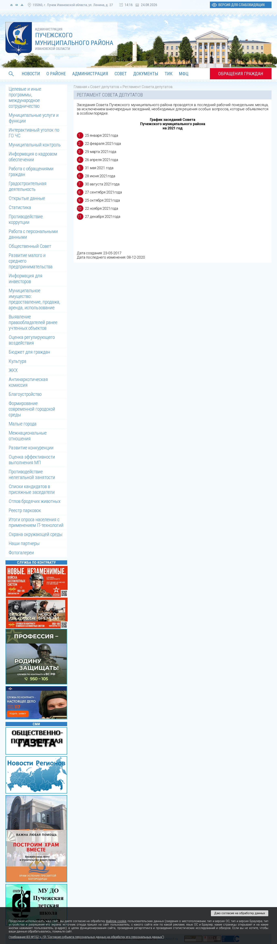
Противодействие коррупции (26, 219)
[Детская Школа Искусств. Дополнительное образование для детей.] (37, 905)
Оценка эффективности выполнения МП (32, 459)
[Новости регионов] (37, 775)
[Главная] (11, 5)
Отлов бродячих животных (34, 501)
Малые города (23, 424)
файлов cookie (116, 921)
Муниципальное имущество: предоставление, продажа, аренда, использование (34, 299)
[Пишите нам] (16, 5)
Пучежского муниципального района (74, 39)
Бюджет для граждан (29, 352)
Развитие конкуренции (31, 448)
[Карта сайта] (22, 5)
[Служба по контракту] (37, 657)
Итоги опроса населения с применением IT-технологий (36, 522)
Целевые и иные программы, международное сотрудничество (25, 97)
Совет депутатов (104, 87)
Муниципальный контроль (35, 145)
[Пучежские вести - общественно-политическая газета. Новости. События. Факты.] (37, 741)
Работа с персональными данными (33, 234)
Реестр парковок (25, 510)
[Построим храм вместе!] (37, 839)
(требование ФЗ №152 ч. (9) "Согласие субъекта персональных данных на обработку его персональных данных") (86, 937)
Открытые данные (27, 198)
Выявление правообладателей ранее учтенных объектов (33, 322)
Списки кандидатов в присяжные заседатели (32, 489)
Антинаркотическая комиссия (28, 382)
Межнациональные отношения (28, 435)
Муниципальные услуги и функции (34, 118)
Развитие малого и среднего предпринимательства (31, 261)
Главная (80, 87)
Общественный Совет (30, 246)
